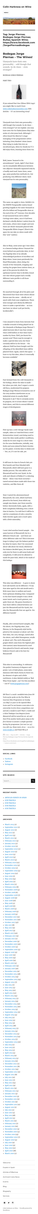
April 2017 (8, 930)
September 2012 (11, 1072)
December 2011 (10, 1096)
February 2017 (10, 936)
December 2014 (11, 1004)
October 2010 (10, 1134)
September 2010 (11, 1137)
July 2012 (8, 1077)
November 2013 (11, 1036)
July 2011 (8, 1110)
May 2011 (8, 1115)
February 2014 (10, 1028)
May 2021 (8, 833)
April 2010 (9, 1151)
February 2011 (10, 1123)
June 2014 (8, 1020)
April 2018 (9, 906)
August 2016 (9, 952)
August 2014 (9, 1015)
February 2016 (10, 966)
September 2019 (11, 871)
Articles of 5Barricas (10, 1172)
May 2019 (8, 879)
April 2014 (9, 1026)
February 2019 (10, 887)
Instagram (9, 764)
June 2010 (8, 1145)
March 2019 (9, 884)
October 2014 (10, 1009)
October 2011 (10, 1102)
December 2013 (11, 1034)
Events (5, 1182)
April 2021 (9, 835)
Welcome (6, 1163)
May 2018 (8, 903)
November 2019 (11, 865)
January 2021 (10, 843)
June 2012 (8, 1080)
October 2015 (10, 977)
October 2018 (10, 892)
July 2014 (8, 1017)
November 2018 (11, 890)
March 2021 (9, 838)
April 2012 (9, 1085)
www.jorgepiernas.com (19, 684)
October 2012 (10, 1069)
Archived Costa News (11, 1177)
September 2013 (11, 1042)
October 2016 (10, 947)
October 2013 (10, 1039)
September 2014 (11, 1012)
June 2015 (8, 988)
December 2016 (11, 941)
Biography (7, 1191)
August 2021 (9, 830)
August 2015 (9, 982)
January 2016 (10, 969)
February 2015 (10, 998)
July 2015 (8, 985)
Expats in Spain (9, 1167)
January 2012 (10, 1094)
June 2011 (8, 1113)
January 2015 (10, 1001)
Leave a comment (10, 743)
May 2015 (8, 990)
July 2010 (8, 1143)
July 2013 (8, 1045)
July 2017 (8, 925)
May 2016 (8, 958)
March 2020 (9, 860)
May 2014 (8, 1023)
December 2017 (11, 917)
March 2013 (9, 1056)
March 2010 (9, 1153)
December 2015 (11, 971)
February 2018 (10, 911)
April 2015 (9, 993)
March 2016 (9, 963)
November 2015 (11, 974)
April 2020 (9, 857)
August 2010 (9, 1140)
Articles (22, 735)
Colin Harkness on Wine (17, 6)
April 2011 (8, 1118)
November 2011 (11, 1099)
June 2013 (8, 1047)
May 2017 (8, 928)
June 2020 (9, 854)
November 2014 (11, 1007)
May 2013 (8, 1050)
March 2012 (9, 1088)
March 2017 (9, 933)
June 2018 (8, 901)
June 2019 (8, 876)
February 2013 (10, 1058)
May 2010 (8, 1148)
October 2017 (10, 922)
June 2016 (8, 955)
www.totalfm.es (8, 730)
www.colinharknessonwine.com (15, 109)
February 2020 (10, 862)
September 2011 (11, 1104)
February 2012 (10, 1091)
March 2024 (9, 824)
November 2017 (11, 920)
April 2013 (8, 1053)
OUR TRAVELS (10, 800)
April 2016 (9, 960)
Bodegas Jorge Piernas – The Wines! (17, 55)
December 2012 (11, 1064)
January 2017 (10, 939)
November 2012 (11, 1066)
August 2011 (9, 1107)
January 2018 (10, 914)
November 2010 (11, 1132)
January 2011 (10, 1126)
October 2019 (10, 868)
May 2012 (8, 1083)
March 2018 (9, 909)
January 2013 (10, 1061)
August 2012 (9, 1075)
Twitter (8, 761)
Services (6, 1196)
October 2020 (10, 846)
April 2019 (9, 882)
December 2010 (11, 1129)
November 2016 (11, 944)
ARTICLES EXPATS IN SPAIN (16, 798)
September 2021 (11, 827)
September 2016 (11, 949)
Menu (6, 12)
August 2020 (10, 852)
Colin (7, 735)
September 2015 (11, 979)
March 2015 (9, 996)
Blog (5, 1186)
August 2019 (9, 873)
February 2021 (10, 841)
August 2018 (9, 898)
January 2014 (10, 1031)
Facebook (8, 759)
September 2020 (11, 849)
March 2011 (9, 1121)
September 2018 (11, 895)
